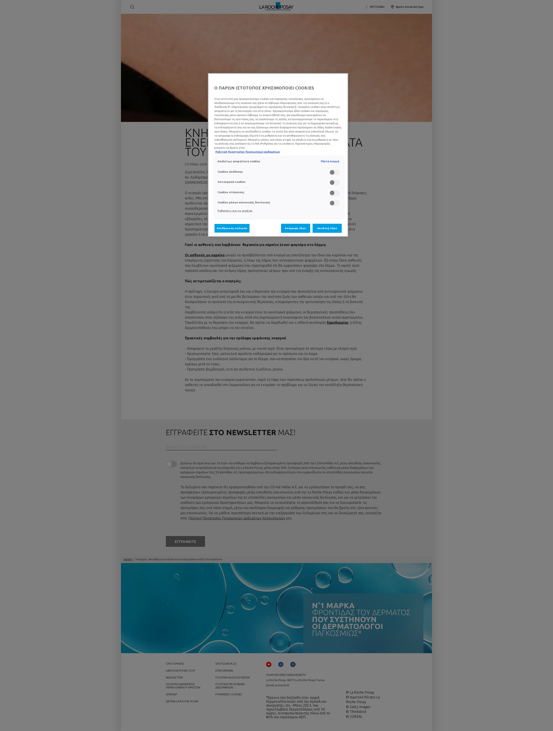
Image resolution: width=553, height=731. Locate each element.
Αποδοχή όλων (327, 228)
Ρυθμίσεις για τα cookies (235, 210)
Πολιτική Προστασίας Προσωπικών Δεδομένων (247, 151)
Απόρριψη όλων (295, 228)
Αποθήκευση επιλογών (232, 228)
